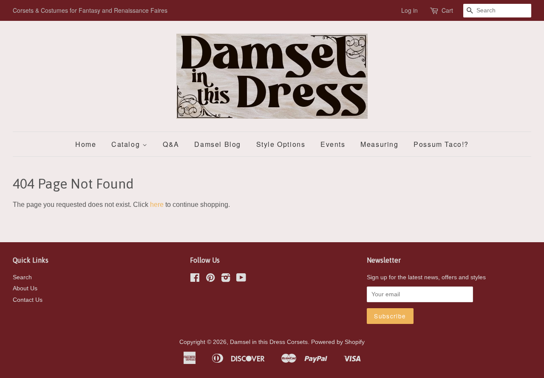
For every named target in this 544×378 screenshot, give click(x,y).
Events (333, 144)
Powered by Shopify (338, 342)
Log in (409, 10)
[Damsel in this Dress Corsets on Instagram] (225, 279)
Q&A (171, 144)
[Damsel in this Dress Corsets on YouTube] (241, 279)
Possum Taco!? (441, 144)
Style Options (281, 144)
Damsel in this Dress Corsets (269, 342)
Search (22, 277)
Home (85, 144)
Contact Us (27, 300)
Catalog (126, 144)
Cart (447, 10)
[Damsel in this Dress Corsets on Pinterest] (210, 279)
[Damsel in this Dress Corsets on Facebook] (195, 279)
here (157, 204)
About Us (25, 288)
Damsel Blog (217, 144)
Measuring (379, 144)
